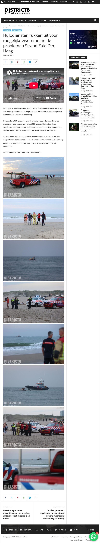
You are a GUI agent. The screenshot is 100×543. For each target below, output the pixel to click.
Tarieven (89, 540)
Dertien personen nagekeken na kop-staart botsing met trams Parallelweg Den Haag (52, 514)
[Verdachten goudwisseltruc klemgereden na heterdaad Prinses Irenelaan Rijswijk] (74, 113)
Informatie (53, 20)
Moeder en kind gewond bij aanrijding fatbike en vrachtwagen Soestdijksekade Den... (89, 99)
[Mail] (81, 2)
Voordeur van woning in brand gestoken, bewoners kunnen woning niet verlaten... (89, 128)
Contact (45, 2)
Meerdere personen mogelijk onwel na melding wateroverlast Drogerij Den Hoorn (16, 514)
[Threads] (97, 2)
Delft (21, 20)
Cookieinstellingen (76, 540)
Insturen (63, 2)
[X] (85, 2)
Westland (32, 20)
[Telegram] (29, 62)
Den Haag (12, 26)
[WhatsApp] (89, 2)
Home (5, 26)
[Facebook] (73, 2)
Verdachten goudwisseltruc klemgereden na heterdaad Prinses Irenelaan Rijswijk (87, 114)
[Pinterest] (17, 62)
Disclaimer (54, 2)
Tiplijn (43, 20)
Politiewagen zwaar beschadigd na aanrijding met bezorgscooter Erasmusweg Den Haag (88, 83)
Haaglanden (9, 20)
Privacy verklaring (76, 537)
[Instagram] (77, 2)
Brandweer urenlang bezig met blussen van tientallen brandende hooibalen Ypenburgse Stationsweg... (89, 67)
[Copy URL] (35, 62)
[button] (95, 20)
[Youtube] (93, 2)
